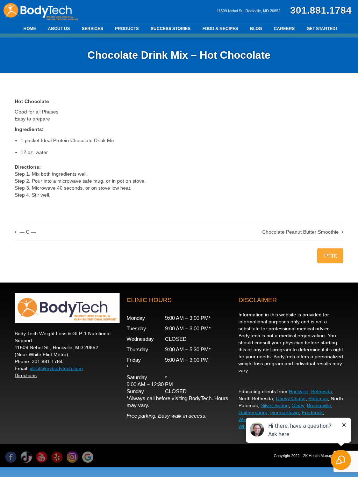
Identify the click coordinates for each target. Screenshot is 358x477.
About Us (59, 28)
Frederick (312, 412)
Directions (26, 375)
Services (92, 28)
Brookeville (319, 405)
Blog (256, 28)
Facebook (10, 457)
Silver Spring (275, 405)
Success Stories (171, 28)
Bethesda (321, 391)
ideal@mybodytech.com (56, 368)
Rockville (298, 391)
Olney (298, 405)
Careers (284, 28)
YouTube (41, 457)
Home (29, 28)
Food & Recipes (220, 28)
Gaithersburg (252, 412)
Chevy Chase (291, 398)
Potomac (318, 398)
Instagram (72, 457)
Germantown (284, 412)
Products (127, 28)
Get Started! (322, 28)
